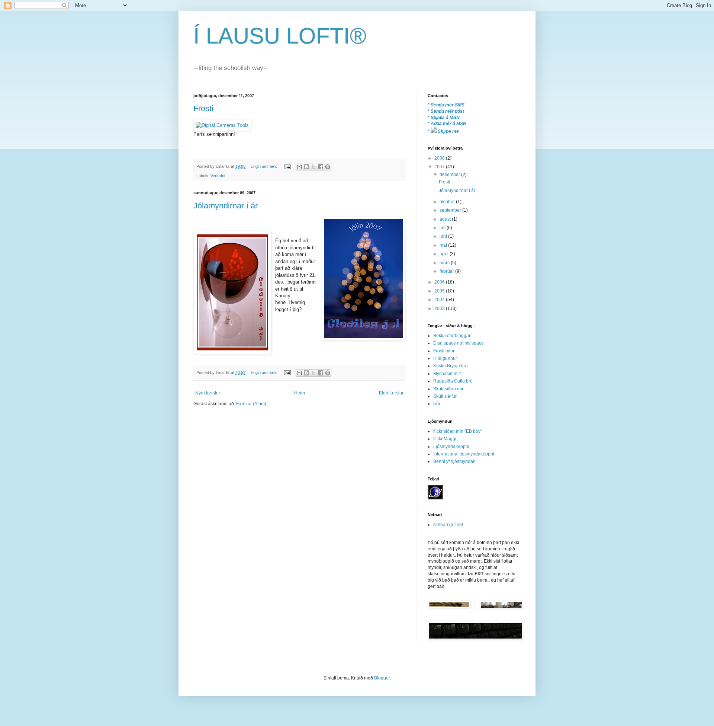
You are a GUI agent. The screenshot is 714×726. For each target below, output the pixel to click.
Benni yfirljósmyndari (454, 461)
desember (450, 174)
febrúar (447, 271)
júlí (443, 227)
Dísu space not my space (458, 343)
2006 (440, 282)
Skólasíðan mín (448, 388)
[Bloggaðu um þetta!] (306, 166)
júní (444, 236)
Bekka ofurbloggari (452, 335)
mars (445, 262)
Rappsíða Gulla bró (453, 381)
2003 (440, 308)
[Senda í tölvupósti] (299, 166)
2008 (440, 158)
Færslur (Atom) (251, 403)
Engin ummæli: (264, 166)
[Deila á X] (313, 166)
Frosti (203, 108)
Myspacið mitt (447, 373)
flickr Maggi (444, 438)
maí (444, 245)
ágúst (446, 219)
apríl (445, 253)
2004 (440, 299)
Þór (436, 403)
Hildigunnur (445, 358)
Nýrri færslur (207, 393)
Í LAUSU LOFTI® (279, 35)
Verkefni (217, 175)
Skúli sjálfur (445, 396)
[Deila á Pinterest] (327, 166)
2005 (440, 291)
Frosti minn (444, 351)
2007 (440, 166)
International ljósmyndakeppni (463, 454)
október (448, 201)
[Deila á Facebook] (320, 166)
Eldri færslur (391, 393)
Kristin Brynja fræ (450, 365)
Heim (299, 393)
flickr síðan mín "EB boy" (457, 431)
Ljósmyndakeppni (451, 446)
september (451, 210)
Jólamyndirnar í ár (225, 205)
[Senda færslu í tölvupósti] (287, 166)
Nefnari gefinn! (448, 524)
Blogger (382, 678)
